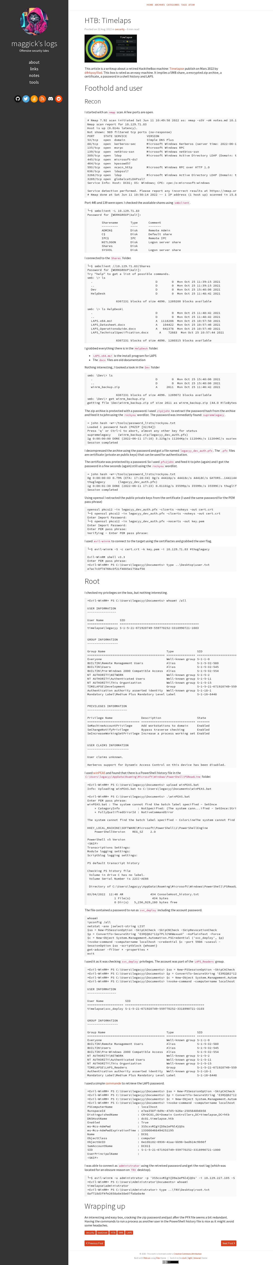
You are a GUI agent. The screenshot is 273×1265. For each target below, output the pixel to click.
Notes (34, 75)
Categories (172, 4)
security (120, 29)
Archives (160, 4)
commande (113, 1083)
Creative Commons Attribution (188, 1253)
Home (150, 4)
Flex (158, 1258)
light (190, 1258)
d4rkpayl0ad (93, 73)
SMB (121, 1232)
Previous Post (95, 1243)
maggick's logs (34, 43)
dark (184, 1258)
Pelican (146, 1258)
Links (34, 69)
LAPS (129, 1232)
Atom (191, 4)
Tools (34, 82)
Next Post (228, 1243)
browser (197, 1258)
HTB (113, 1232)
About (34, 62)
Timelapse (176, 69)
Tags (184, 4)
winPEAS (99, 773)
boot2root (102, 1232)
